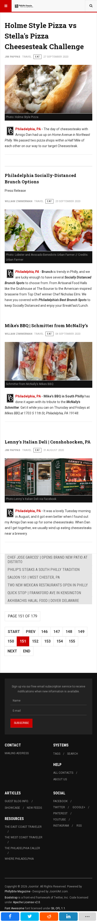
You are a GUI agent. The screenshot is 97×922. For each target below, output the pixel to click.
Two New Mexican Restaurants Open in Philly (48, 585)
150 (11, 641)
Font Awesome (14, 908)
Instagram (61, 825)
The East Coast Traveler (23, 826)
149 (81, 631)
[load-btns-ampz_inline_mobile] (87, 916)
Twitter (59, 807)
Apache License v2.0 (26, 902)
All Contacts (63, 772)
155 (72, 641)
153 (47, 641)
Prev (30, 631)
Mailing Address (17, 753)
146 (44, 631)
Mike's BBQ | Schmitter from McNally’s (46, 325)
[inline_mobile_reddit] (49, 916)
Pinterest (60, 813)
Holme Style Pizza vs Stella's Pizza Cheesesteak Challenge (44, 36)
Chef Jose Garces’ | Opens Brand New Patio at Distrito (48, 559)
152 (35, 641)
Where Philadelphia (19, 858)
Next (12, 651)
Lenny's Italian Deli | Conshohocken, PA (48, 442)
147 (56, 631)
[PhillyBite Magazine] (24, 6)
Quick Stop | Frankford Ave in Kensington (44, 593)
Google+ (79, 807)
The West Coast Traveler (23, 837)
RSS (79, 825)
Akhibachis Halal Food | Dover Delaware (43, 600)
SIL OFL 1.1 (58, 908)
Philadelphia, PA (28, 129)
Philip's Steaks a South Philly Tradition (44, 569)
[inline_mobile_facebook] (10, 916)
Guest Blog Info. (17, 801)
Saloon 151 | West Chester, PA (34, 577)
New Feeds (34, 807)
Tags (56, 753)
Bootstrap (11, 897)
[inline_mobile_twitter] (29, 916)
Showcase (12, 807)
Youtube (59, 819)
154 (60, 641)
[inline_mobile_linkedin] (68, 916)
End (26, 651)
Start (14, 631)
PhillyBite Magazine (17, 891)
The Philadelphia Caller (22, 848)
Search (72, 753)
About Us (60, 779)
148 (69, 631)
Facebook (60, 801)
